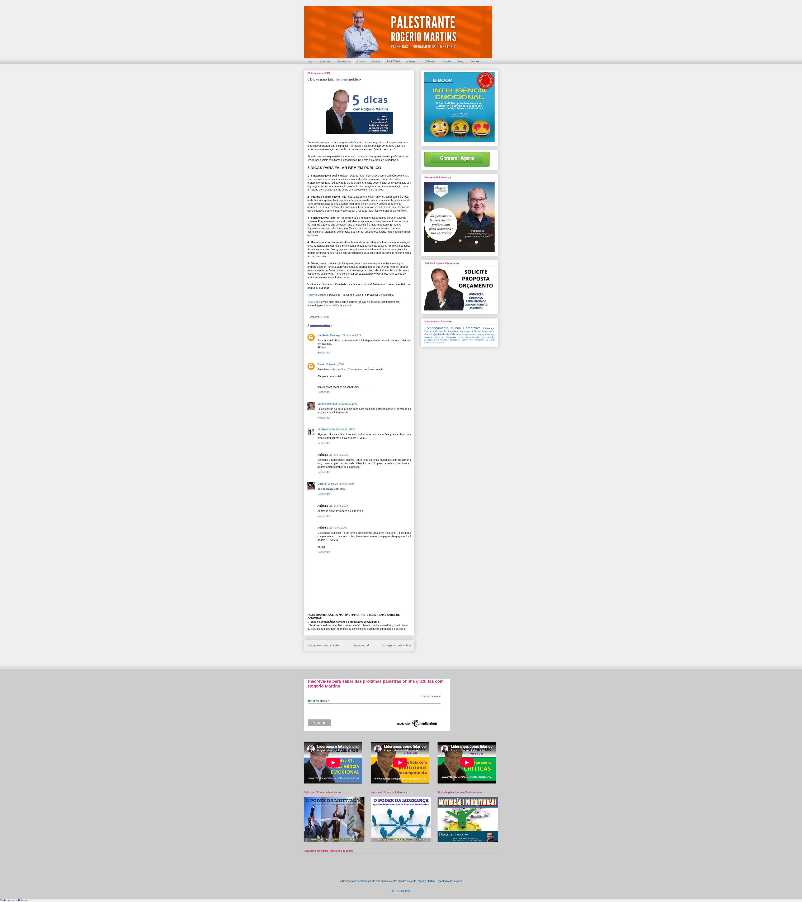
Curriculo (325, 61)
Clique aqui (314, 301)
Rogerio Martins (316, 294)
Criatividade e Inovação (432, 342)
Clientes (411, 61)
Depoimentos (343, 61)
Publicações (454, 340)
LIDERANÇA (429, 61)
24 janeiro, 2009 (344, 483)
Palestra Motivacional (466, 334)
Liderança (489, 328)
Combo (360, 61)
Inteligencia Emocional (485, 340)
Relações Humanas (459, 331)
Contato (475, 61)
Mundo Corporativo (466, 328)
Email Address (318, 701)
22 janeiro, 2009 (351, 335)
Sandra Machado (327, 403)
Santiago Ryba (326, 429)
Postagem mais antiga (396, 645)
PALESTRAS (393, 61)
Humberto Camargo (329, 335)
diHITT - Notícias (401, 890)
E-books (376, 61)
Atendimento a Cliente (435, 340)
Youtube (447, 61)
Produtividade (472, 337)
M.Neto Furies (325, 483)
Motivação (441, 331)
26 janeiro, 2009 (338, 505)
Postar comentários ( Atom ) (364, 657)
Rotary (481, 334)
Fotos (461, 61)
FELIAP (464, 340)
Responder (323, 352)
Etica (460, 337)
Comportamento (436, 328)
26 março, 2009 (338, 527)
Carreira (429, 331)
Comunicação (488, 337)
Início (310, 61)
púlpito (372, 203)
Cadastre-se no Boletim (13, 900)
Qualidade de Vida (444, 334)
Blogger (457, 881)
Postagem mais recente (323, 645)
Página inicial (360, 645)
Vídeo (470, 340)
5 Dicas (325, 316)
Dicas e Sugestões (445, 337)
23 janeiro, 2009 (348, 403)
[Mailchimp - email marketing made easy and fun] (417, 726)
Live (442, 342)
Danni (320, 364)
